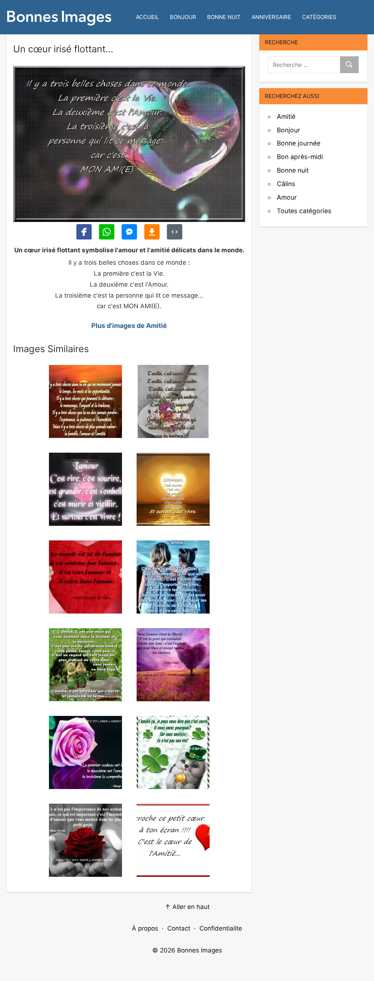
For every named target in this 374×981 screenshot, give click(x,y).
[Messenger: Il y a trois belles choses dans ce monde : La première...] (129, 231)
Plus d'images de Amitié (129, 325)
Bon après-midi (300, 157)
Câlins (286, 184)
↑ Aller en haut (187, 906)
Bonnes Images (199, 950)
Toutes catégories (304, 211)
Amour (287, 197)
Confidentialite (220, 928)
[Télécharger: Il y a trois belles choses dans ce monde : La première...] (152, 231)
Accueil (147, 17)
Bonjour (183, 17)
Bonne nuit (224, 17)
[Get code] (174, 231)
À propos (145, 928)
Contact (178, 928)
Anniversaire (271, 17)
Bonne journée (298, 143)
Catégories (319, 17)
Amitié (286, 116)
